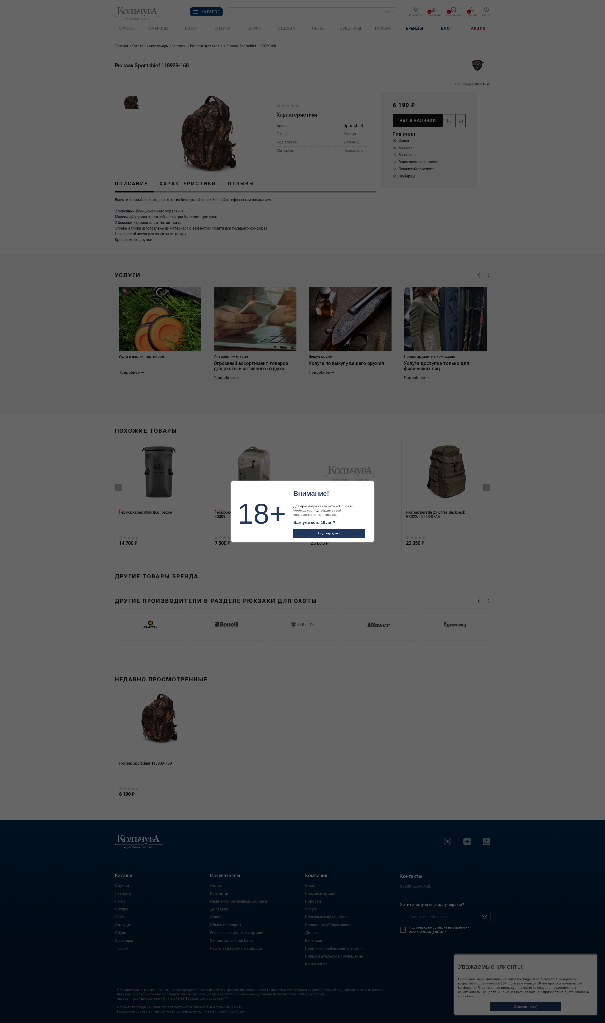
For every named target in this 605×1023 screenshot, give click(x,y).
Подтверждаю (329, 533)
